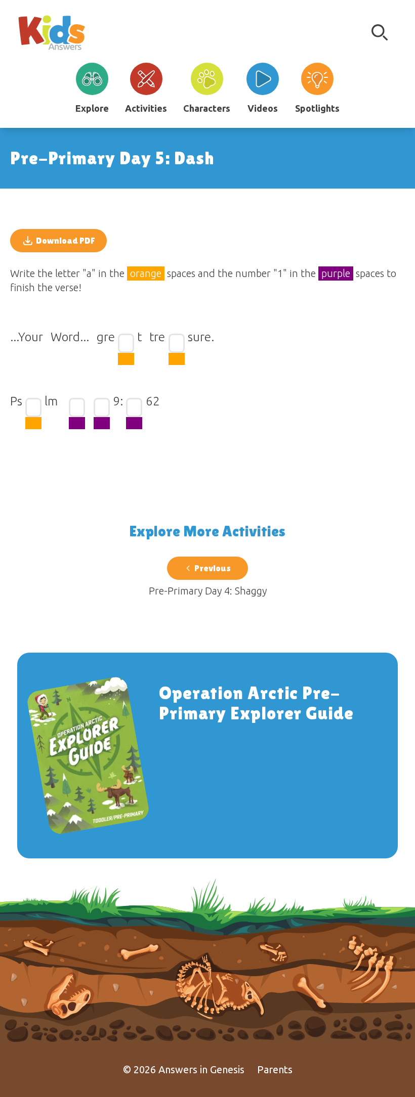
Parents (275, 1069)
